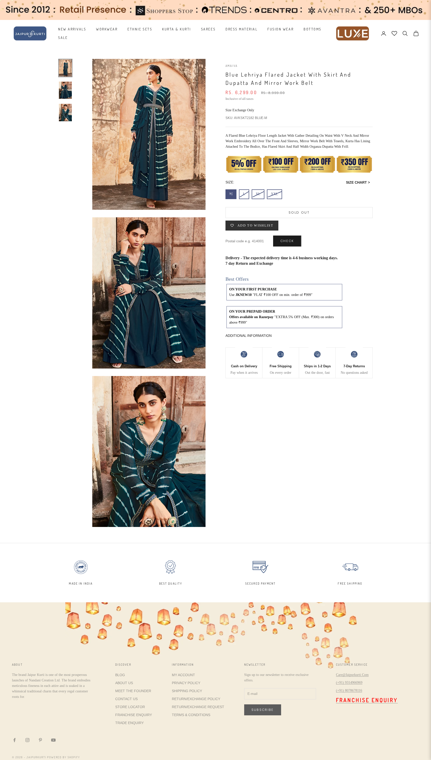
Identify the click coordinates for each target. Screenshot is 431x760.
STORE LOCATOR (130, 707)
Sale (63, 37)
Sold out (299, 212)
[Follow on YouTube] (53, 740)
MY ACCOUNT (183, 675)
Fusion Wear (280, 29)
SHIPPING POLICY (187, 691)
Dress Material (241, 29)
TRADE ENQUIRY (129, 723)
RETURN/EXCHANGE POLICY (196, 699)
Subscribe (262, 709)
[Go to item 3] (65, 112)
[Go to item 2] (65, 90)
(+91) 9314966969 (349, 682)
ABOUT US (124, 683)
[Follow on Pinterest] (40, 740)
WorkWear (106, 29)
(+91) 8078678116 (349, 690)
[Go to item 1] (65, 68)
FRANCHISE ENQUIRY (133, 715)
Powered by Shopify (63, 757)
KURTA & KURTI (176, 29)
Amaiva (231, 66)
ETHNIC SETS (139, 29)
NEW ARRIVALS (72, 29)
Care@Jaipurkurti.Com (352, 675)
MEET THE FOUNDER (133, 691)
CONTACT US (126, 699)
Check (287, 241)
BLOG (120, 675)
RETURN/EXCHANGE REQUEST (198, 707)
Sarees (208, 29)
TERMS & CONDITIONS (191, 715)
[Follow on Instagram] (27, 740)
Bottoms (313, 29)
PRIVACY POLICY (186, 683)
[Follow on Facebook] (14, 740)
